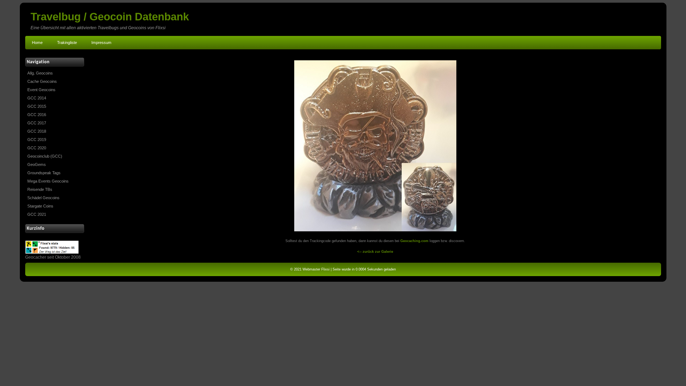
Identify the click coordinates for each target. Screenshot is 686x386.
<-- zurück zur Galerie (375, 252)
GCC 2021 (36, 214)
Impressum (101, 42)
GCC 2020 (36, 148)
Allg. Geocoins (40, 73)
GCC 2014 (36, 98)
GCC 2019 (36, 140)
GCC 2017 (36, 123)
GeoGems (36, 164)
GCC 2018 (36, 131)
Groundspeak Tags (44, 173)
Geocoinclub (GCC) (44, 156)
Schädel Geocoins (43, 198)
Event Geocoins (41, 90)
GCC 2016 (36, 115)
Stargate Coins (40, 206)
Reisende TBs (39, 189)
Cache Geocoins (42, 81)
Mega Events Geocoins (48, 181)
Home (37, 42)
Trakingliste (67, 42)
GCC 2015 (36, 106)
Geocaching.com (414, 241)
